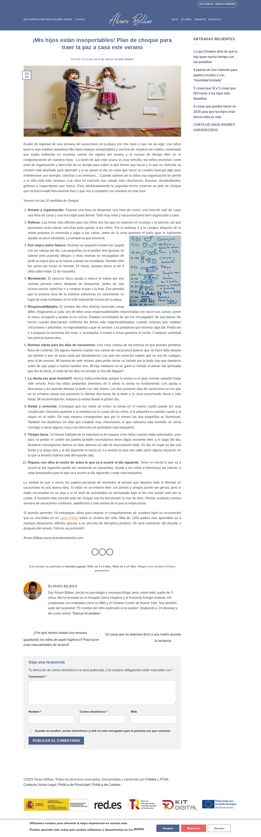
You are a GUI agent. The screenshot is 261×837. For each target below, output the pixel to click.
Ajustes (219, 828)
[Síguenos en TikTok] (134, 4)
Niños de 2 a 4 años (99, 566)
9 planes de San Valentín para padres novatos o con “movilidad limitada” (215, 75)
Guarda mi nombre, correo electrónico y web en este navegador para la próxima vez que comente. (103, 730)
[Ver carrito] (235, 19)
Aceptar (168, 828)
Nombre (35, 711)
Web (134, 711)
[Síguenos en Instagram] (130, 4)
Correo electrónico (93, 711)
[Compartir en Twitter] (102, 552)
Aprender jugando (75, 566)
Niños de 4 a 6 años (124, 566)
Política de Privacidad (74, 784)
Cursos (80, 19)
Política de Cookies (106, 784)
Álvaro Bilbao (124, 59)
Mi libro (186, 19)
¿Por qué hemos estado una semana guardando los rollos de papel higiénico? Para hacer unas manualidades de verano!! (61, 639)
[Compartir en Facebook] (95, 552)
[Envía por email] (109, 552)
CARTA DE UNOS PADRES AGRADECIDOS (214, 127)
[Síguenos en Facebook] (126, 4)
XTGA (163, 779)
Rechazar (193, 828)
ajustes (139, 828)
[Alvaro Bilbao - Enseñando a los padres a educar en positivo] (130, 19)
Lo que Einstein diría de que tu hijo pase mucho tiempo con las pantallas (216, 57)
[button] (229, 19)
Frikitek (151, 779)
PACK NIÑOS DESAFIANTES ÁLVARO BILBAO (47, 19)
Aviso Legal (47, 784)
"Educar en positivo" (86, 613)
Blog (175, 19)
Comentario (37, 676)
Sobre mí (200, 19)
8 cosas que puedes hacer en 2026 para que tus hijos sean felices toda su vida (215, 111)
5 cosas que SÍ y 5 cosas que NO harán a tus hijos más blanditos (215, 93)
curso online (69, 518)
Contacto (214, 19)
